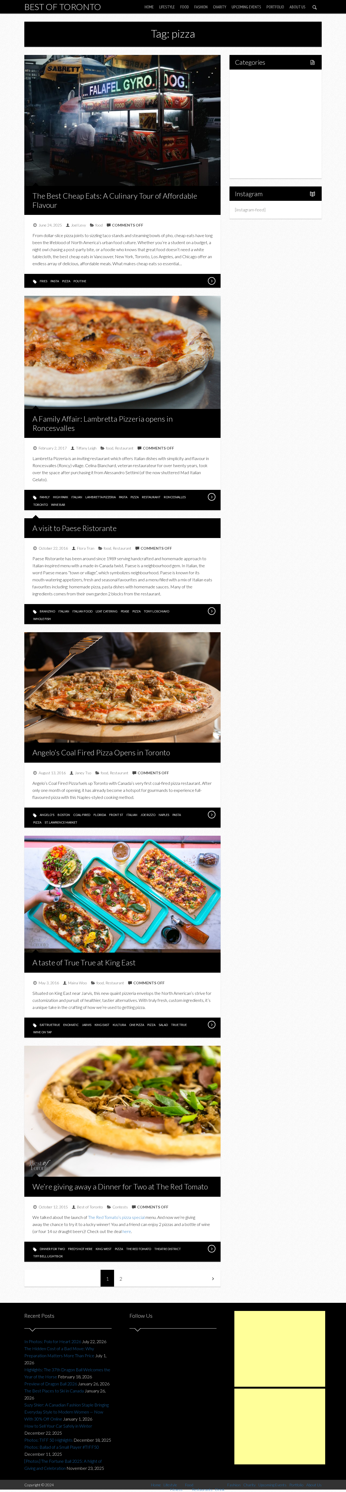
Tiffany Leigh (86, 448)
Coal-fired (81, 814)
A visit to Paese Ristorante (74, 528)
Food (184, 6)
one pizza (136, 1025)
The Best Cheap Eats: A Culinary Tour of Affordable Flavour (114, 200)
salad (163, 1025)
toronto (40, 504)
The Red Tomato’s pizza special (116, 1217)
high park (60, 497)
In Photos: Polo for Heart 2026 (52, 1341)
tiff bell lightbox (48, 1256)
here (126, 1231)
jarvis (86, 1025)
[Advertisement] (279, 1349)
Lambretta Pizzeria (100, 497)
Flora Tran (85, 548)
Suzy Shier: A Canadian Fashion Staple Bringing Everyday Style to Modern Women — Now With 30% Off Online (66, 1411)
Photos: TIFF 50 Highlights (48, 1439)
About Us (297, 6)
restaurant (151, 497)
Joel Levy (78, 225)
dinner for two (52, 1249)
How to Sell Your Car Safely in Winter (58, 1425)
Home (149, 6)
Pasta (55, 281)
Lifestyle (167, 6)
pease (125, 611)
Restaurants (257, 114)
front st (116, 814)
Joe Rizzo (148, 814)
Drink (251, 123)
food (99, 225)
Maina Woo (77, 983)
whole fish (42, 619)
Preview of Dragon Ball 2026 (50, 1383)
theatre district (167, 1249)
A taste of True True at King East (84, 962)
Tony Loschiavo (156, 611)
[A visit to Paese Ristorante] (211, 611)
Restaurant (124, 448)
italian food (82, 611)
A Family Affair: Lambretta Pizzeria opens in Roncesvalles (102, 423)
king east (102, 1025)
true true (179, 1025)
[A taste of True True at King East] (211, 1025)
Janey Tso (83, 772)
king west (104, 1249)
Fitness (253, 96)
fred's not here (80, 1249)
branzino (47, 611)
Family (45, 497)
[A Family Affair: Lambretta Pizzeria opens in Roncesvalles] (211, 497)
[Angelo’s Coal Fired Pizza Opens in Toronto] (211, 815)
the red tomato (138, 1249)
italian (76, 497)
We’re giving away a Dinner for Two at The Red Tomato (120, 1186)
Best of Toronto (62, 6)
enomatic (71, 1025)
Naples (164, 814)
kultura (119, 1025)
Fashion (201, 6)
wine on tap (42, 1032)
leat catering (107, 611)
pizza (66, 281)
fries (43, 281)
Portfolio (275, 6)
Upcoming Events (246, 6)
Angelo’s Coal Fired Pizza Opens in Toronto (101, 752)
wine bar (58, 504)
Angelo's (47, 814)
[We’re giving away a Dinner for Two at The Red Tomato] (211, 1249)
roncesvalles (175, 497)
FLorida (100, 814)
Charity (219, 6)
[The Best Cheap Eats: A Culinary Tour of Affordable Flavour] (211, 281)
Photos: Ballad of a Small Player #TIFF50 (61, 1447)
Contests (120, 1207)
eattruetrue (50, 1025)
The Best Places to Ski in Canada (54, 1390)
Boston (64, 814)
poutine (80, 281)
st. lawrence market (61, 822)
